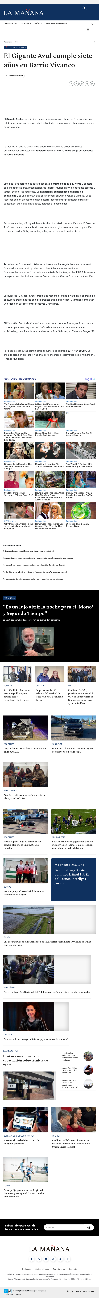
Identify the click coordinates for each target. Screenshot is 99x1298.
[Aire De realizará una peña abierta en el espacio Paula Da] (25, 774)
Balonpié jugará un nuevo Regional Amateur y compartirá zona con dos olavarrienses (24, 1193)
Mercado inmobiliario (56, 24)
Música (38, 24)
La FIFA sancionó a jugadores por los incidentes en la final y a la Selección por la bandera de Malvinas (72, 845)
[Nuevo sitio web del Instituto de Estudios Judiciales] (25, 1119)
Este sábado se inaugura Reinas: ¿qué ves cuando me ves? (36, 1039)
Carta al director (42, 1269)
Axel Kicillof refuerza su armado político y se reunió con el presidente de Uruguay (17, 695)
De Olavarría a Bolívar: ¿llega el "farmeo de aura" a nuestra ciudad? (37, 572)
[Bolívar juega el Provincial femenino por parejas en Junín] (25, 870)
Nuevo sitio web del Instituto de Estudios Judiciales (21, 1142)
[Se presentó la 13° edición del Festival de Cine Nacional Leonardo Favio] (49, 674)
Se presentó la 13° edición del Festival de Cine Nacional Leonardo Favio (49, 695)
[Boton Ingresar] (84, 8)
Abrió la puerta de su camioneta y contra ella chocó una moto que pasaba (39, 558)
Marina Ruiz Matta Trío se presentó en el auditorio (69, 1070)
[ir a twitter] (38, 1259)
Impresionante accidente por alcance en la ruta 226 (29, 551)
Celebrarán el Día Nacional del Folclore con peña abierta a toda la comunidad (47, 992)
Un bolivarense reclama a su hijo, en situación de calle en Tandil (35, 565)
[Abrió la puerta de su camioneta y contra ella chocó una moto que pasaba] (25, 821)
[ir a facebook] (31, 1259)
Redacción (26, 1269)
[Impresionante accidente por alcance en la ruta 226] (25, 727)
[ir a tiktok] (60, 1259)
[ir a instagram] (53, 1259)
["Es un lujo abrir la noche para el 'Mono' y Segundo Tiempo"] (49, 641)
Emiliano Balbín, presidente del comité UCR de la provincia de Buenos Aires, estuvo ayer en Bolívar (80, 697)
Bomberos (26, 24)
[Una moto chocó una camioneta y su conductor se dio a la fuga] (73, 727)
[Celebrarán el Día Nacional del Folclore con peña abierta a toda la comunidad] (47, 969)
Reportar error (59, 1269)
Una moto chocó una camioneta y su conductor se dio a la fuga (34, 579)
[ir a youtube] (46, 1259)
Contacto (73, 1269)
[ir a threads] (67, 1259)
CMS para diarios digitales (84, 1291)
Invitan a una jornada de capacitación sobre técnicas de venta (25, 1060)
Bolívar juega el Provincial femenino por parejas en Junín (24, 893)
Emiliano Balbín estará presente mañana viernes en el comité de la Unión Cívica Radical (71, 1143)
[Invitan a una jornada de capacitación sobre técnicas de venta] (29, 1086)
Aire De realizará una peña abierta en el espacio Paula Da (25, 796)
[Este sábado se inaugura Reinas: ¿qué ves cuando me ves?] (36, 1016)
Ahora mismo (11, 24)
